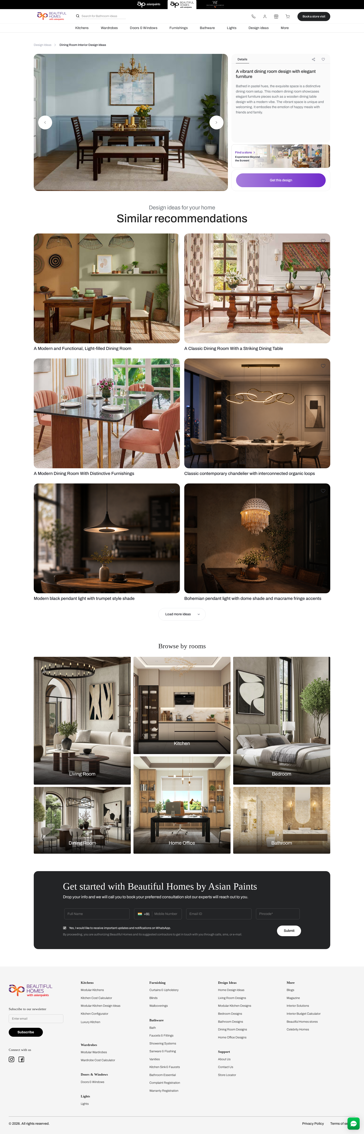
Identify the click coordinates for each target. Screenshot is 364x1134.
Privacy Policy (313, 1123)
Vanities (154, 1059)
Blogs (290, 990)
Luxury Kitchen (90, 1022)
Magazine (293, 998)
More (285, 28)
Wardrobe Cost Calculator (98, 1060)
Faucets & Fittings (161, 1035)
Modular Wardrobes (94, 1052)
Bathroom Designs (230, 1021)
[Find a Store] (276, 16)
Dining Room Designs (232, 1029)
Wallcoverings (158, 1005)
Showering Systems (162, 1043)
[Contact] (253, 16)
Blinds (153, 998)
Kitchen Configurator (94, 1013)
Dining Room (82, 842)
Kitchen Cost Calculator (96, 998)
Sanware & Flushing (162, 1051)
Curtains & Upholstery (164, 990)
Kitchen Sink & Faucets (164, 1067)
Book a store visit (314, 16)
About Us (224, 1059)
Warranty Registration (163, 1090)
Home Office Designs (232, 1037)
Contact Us (225, 1067)
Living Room (82, 773)
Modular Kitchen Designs (234, 1005)
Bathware (207, 28)
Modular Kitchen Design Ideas (100, 1005)
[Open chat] (354, 1123)
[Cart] (287, 16)
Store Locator (227, 1075)
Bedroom (281, 773)
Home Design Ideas (231, 990)
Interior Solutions (298, 1005)
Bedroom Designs (230, 1013)
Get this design (281, 180)
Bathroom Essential (162, 1075)
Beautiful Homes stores (302, 1021)
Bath (152, 1027)
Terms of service (342, 1123)
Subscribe (25, 1032)
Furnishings (178, 28)
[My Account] (264, 16)
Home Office (182, 842)
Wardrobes (109, 28)
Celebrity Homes (298, 1029)
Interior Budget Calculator (304, 1013)
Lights (231, 28)
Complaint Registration (164, 1082)
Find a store (243, 152)
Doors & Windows (143, 28)
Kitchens (82, 28)
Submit (289, 931)
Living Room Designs (232, 998)
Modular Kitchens (92, 990)
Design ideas (259, 28)
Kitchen (182, 743)
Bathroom (281, 842)
